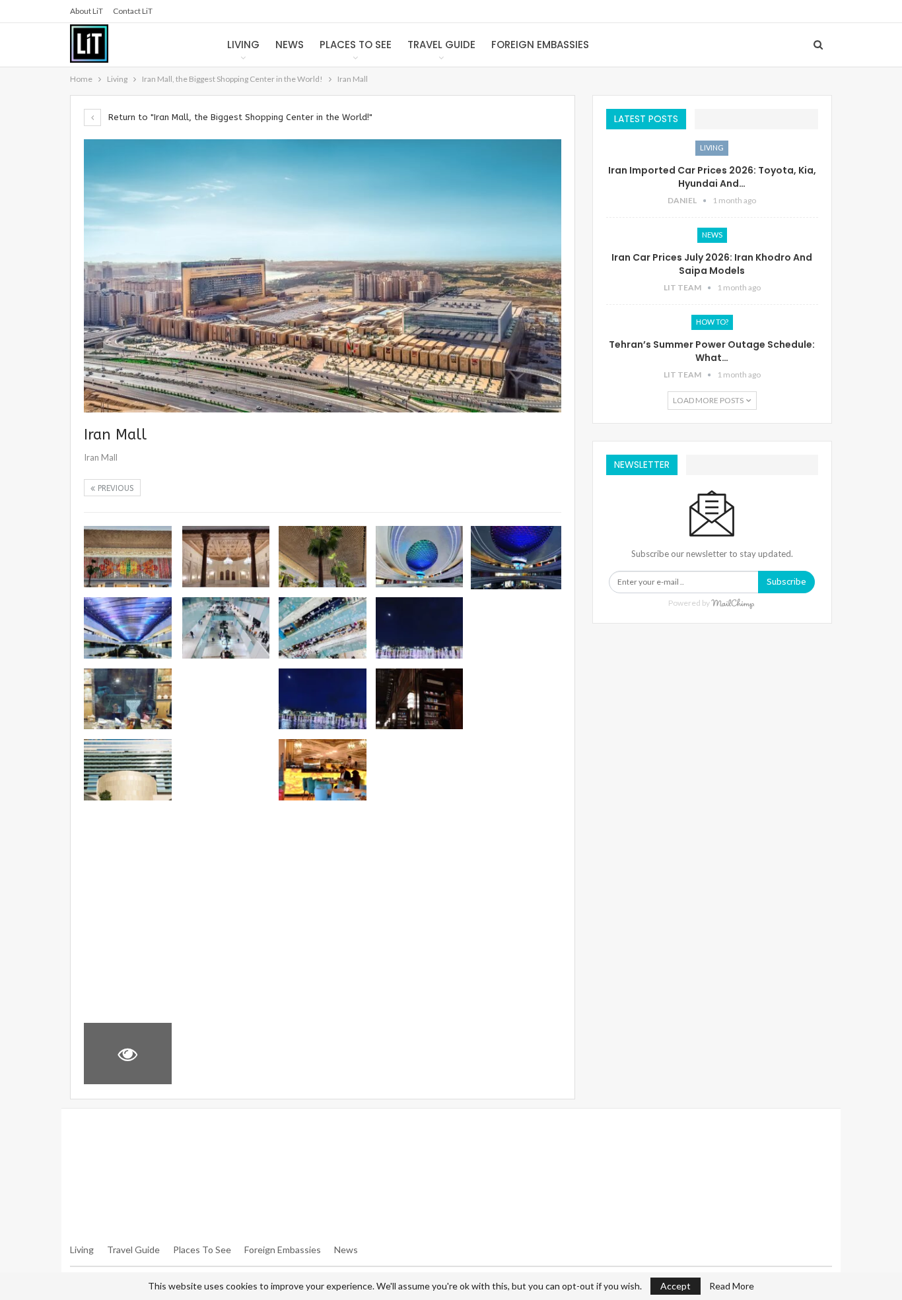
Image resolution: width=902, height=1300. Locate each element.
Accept (675, 1285)
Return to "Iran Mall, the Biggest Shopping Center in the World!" (239, 117)
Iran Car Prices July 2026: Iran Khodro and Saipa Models (711, 264)
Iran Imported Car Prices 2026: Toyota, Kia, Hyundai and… (712, 177)
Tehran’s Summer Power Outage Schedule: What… (712, 351)
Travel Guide (441, 44)
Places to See (356, 44)
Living (243, 44)
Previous (114, 488)
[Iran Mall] (128, 556)
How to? (712, 321)
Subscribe (786, 582)
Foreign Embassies (540, 44)
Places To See (202, 1249)
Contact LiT (133, 11)
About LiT (86, 11)
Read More (731, 1286)
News (289, 44)
